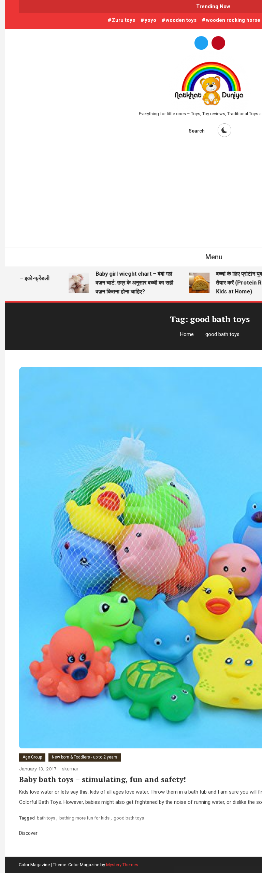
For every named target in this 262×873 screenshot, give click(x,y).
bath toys (46, 818)
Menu (213, 257)
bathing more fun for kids (84, 818)
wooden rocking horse (233, 20)
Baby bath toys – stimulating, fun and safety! (102, 779)
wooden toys (181, 20)
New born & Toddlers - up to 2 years (84, 757)
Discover (29, 833)
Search (197, 131)
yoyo (150, 20)
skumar (70, 768)
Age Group (32, 757)
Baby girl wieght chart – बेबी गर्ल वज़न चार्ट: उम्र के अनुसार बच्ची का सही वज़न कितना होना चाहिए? (126, 283)
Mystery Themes (122, 864)
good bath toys (129, 818)
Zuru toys (123, 20)
